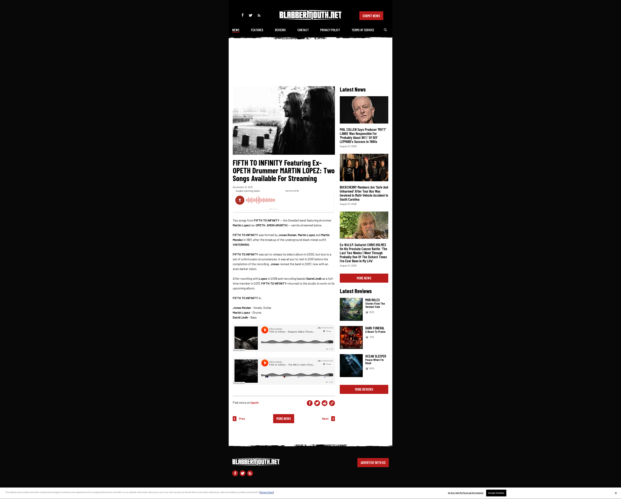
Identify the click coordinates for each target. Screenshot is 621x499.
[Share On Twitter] (317, 403)
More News (283, 418)
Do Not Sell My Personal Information (466, 493)
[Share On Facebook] (310, 403)
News (235, 30)
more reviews (364, 389)
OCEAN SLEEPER (375, 356)
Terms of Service (363, 30)
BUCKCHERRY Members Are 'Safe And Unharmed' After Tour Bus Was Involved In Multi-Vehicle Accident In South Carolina (364, 193)
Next (325, 418)
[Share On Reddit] (324, 403)
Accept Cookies (496, 493)
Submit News (371, 16)
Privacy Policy (330, 30)
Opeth (255, 402)
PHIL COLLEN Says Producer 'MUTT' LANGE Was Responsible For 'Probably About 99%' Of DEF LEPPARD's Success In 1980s (363, 135)
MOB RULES (372, 300)
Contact (303, 30)
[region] (310, 493)
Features (257, 30)
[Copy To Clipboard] (332, 403)
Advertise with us (373, 462)
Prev (242, 418)
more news (364, 278)
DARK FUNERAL (375, 328)
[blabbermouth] (310, 19)
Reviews (280, 30)
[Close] (615, 493)
